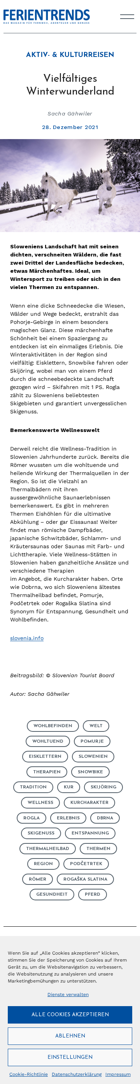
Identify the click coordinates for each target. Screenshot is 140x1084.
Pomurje (92, 741)
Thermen (98, 849)
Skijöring (103, 787)
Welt (96, 726)
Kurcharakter (89, 802)
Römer (37, 879)
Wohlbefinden (52, 726)
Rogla (31, 818)
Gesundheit (52, 894)
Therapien (47, 772)
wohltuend (47, 741)
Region (43, 864)
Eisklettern (45, 756)
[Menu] (127, 16)
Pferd (92, 894)
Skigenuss (41, 833)
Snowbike (90, 772)
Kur (69, 787)
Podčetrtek (86, 864)
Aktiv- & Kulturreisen (70, 55)
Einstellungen (70, 1057)
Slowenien (93, 756)
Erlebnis (68, 818)
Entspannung (90, 833)
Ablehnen (70, 1036)
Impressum (118, 1074)
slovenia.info (27, 638)
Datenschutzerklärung (77, 1074)
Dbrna (105, 818)
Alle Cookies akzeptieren (70, 1014)
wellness (40, 802)
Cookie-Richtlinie (28, 1074)
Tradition (33, 787)
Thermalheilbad (47, 849)
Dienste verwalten (68, 994)
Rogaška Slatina (85, 879)
